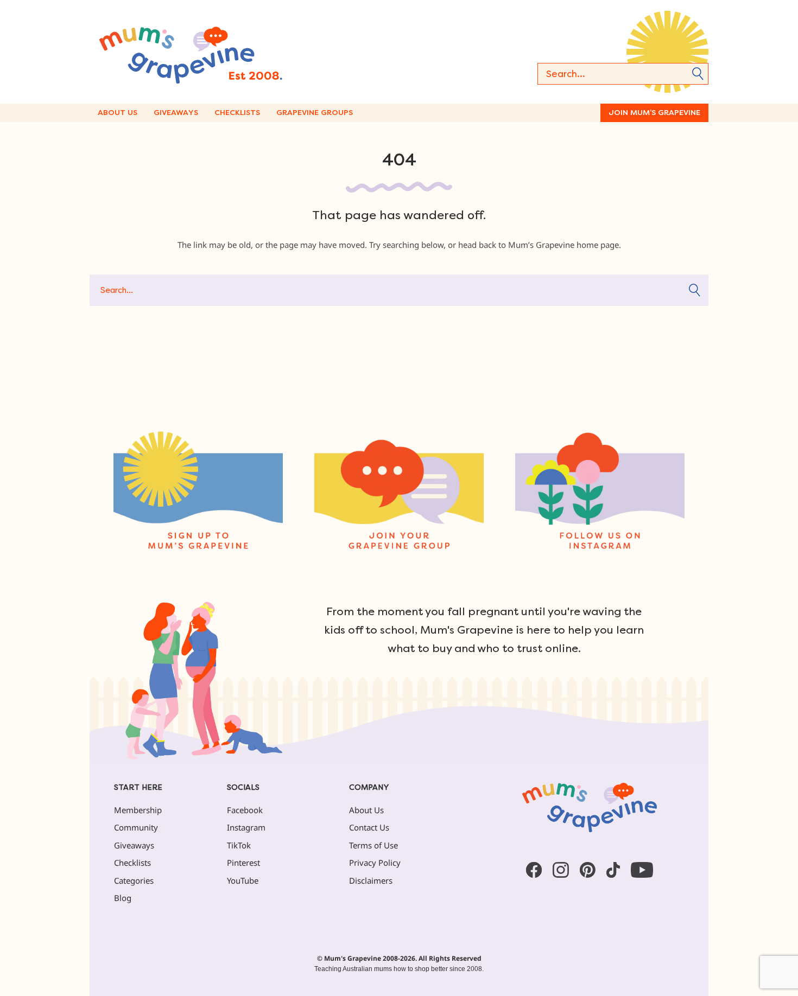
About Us (117, 112)
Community (136, 827)
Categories (134, 880)
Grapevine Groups (314, 112)
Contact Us (369, 827)
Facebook (245, 810)
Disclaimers (370, 880)
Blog (122, 897)
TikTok (239, 845)
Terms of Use (373, 845)
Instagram (246, 827)
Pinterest (243, 862)
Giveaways (176, 112)
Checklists (237, 112)
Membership (138, 810)
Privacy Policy (375, 862)
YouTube (242, 880)
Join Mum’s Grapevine (654, 112)
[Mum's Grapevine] (225, 52)
